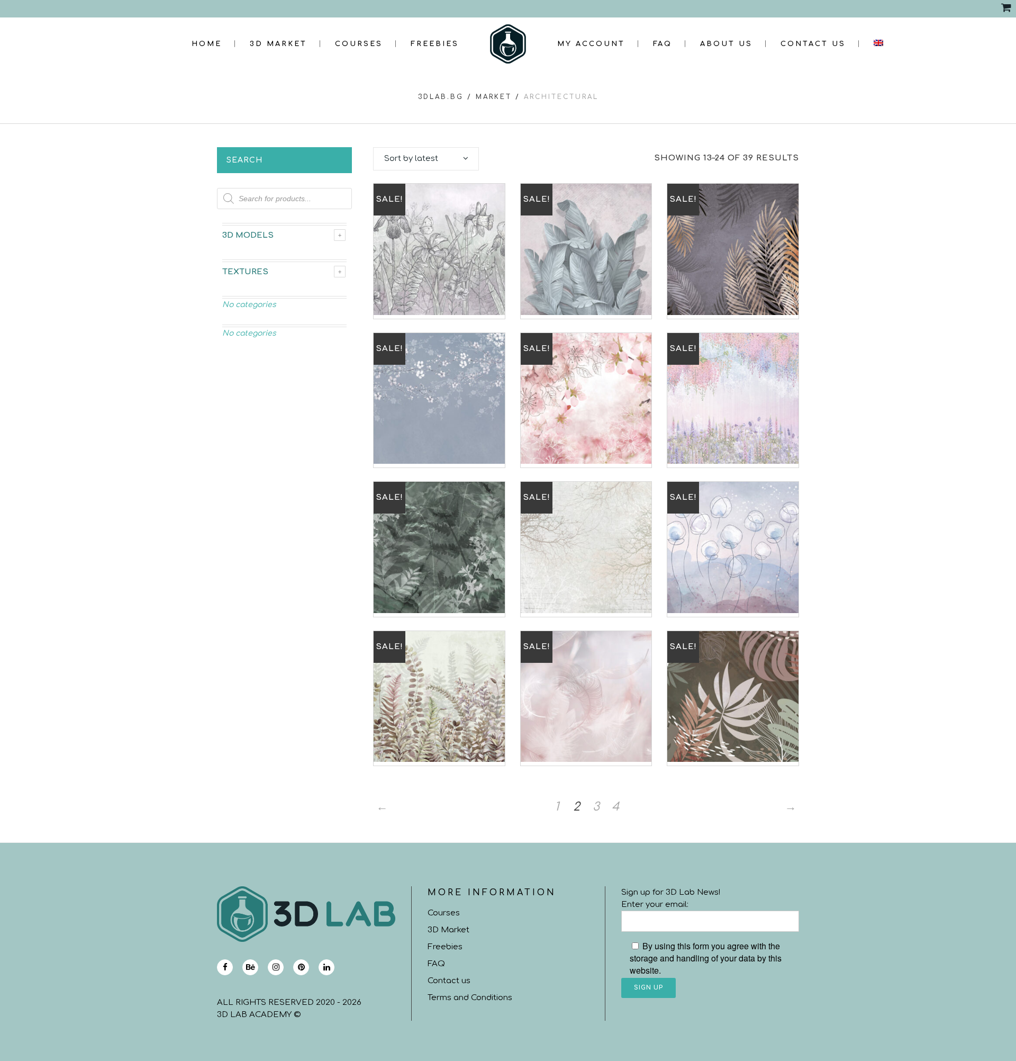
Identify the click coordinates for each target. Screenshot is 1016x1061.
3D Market (448, 929)
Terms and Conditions (470, 997)
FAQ (436, 963)
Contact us (449, 980)
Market (494, 97)
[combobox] (426, 158)
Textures (245, 271)
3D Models (248, 235)
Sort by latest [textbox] (411, 158)
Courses (444, 913)
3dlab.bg (441, 97)
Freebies (445, 946)
